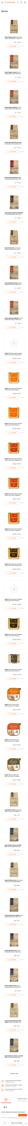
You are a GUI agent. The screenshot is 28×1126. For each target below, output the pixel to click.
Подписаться (22, 1115)
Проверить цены (9, 1082)
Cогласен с (14, 1117)
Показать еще (14, 1073)
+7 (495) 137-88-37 (19, 3)
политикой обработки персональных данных (16, 1117)
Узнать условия (9, 1090)
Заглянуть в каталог (10, 1086)
